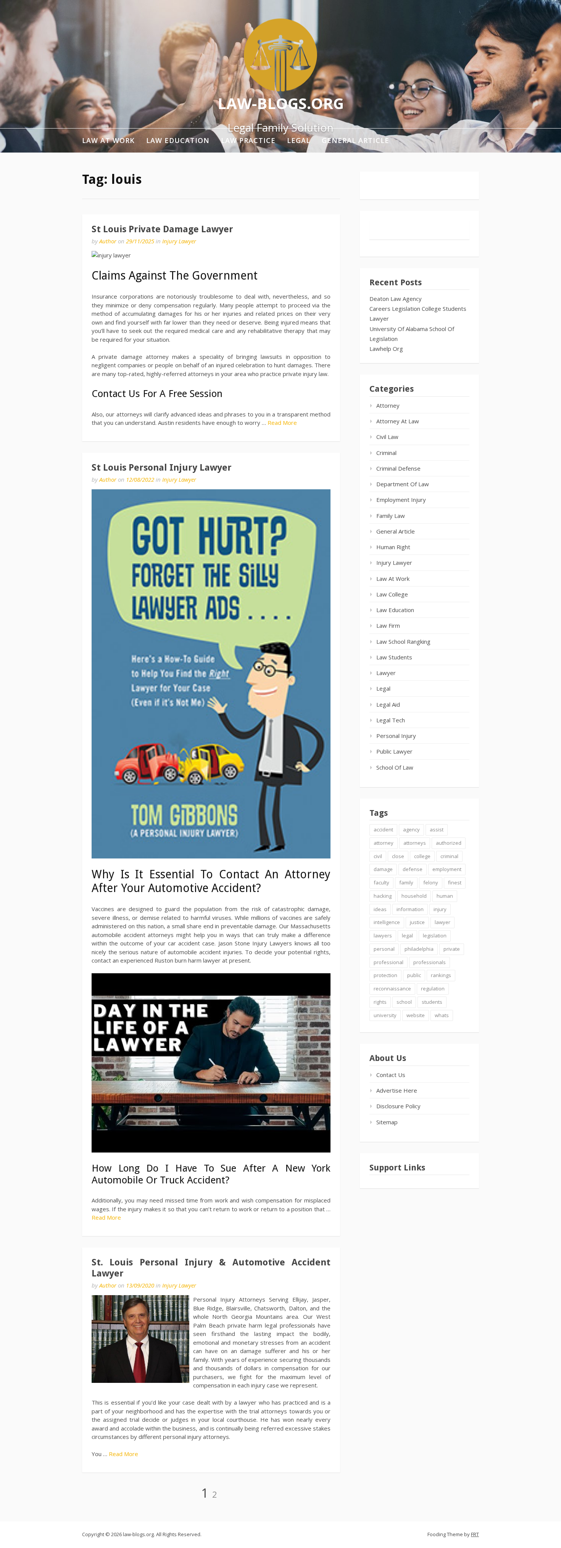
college (422, 856)
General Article (355, 140)
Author (107, 241)
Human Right (393, 547)
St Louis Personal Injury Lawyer (162, 467)
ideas (380, 909)
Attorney (388, 405)
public (414, 975)
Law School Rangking (403, 641)
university (385, 1015)
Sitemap (387, 1122)
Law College (392, 594)
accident (383, 829)
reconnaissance (392, 988)
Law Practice (248, 140)
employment (446, 869)
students (432, 1001)
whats (442, 1015)
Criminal (386, 453)
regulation (433, 988)
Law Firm (388, 625)
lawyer (442, 922)
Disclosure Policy (398, 1106)
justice (417, 922)
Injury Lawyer (179, 241)
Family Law (390, 515)
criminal (449, 856)
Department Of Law (402, 484)
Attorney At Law (397, 421)
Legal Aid (388, 704)
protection (385, 975)
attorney (383, 842)
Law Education (178, 140)
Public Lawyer (394, 751)
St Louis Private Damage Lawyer (162, 229)
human (445, 895)
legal (407, 935)
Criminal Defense (398, 468)
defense (412, 869)
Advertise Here (396, 1090)
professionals (429, 962)
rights (380, 1001)
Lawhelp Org (386, 348)
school (404, 1001)
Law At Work (108, 140)
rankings (441, 975)
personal (384, 948)
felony (430, 882)
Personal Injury (396, 735)
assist (436, 829)
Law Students (394, 657)
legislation (435, 935)
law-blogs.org (281, 102)
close (398, 856)
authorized (448, 842)
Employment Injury (401, 499)
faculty (381, 882)
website (415, 1015)
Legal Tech (390, 720)
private (451, 948)
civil (378, 856)
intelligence (387, 922)
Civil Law (387, 436)
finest (454, 882)
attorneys (414, 842)
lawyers (383, 935)
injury (440, 909)
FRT (475, 1534)
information (410, 909)
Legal (298, 140)
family (406, 882)
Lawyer (379, 318)
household (414, 895)
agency (411, 829)
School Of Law (394, 767)
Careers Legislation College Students (417, 308)
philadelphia (419, 948)
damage (383, 869)
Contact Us (390, 1075)
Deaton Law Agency (395, 298)
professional (388, 962)
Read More (282, 422)
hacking (383, 895)
